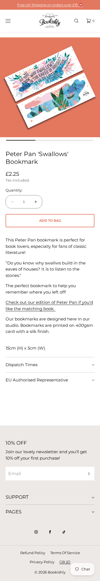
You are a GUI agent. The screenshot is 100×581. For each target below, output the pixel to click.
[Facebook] (50, 532)
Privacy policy (42, 562)
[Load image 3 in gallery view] (79, 140)
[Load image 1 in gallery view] (21, 140)
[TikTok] (64, 532)
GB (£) (64, 562)
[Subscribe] (87, 473)
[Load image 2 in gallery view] (50, 140)
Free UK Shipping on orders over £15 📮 (50, 5)
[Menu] (12, 21)
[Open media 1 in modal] (50, 87)
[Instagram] (36, 532)
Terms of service (65, 553)
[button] (76, 21)
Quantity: (14, 190)
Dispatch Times (22, 364)
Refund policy (32, 553)
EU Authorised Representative (37, 380)
